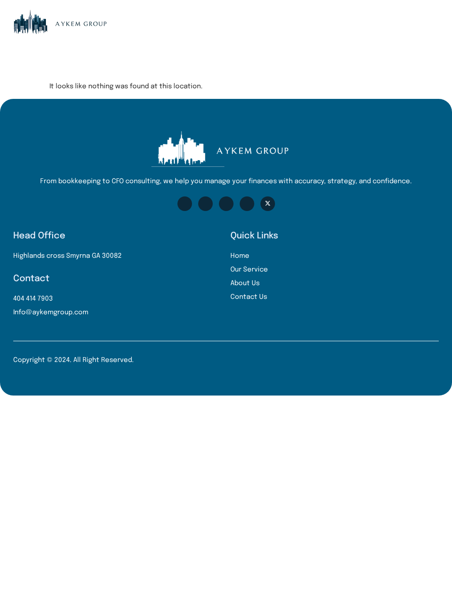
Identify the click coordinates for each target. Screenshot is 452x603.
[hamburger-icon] (433, 22)
